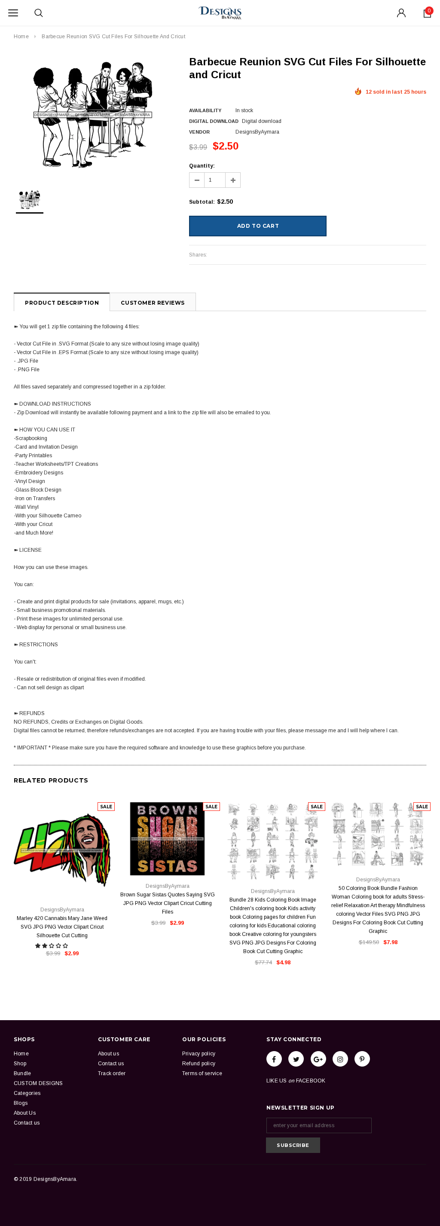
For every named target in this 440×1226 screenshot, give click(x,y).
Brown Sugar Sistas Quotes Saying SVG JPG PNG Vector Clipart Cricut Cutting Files (167, 903)
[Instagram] (340, 1059)
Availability (205, 110)
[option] (93, 114)
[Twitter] (296, 1059)
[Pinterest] (362, 1059)
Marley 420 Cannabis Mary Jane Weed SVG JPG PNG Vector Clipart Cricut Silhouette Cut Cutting (62, 927)
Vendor (199, 132)
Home (21, 37)
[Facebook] (274, 1059)
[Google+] (318, 1059)
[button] (52, 946)
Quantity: (202, 166)
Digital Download (213, 121)
